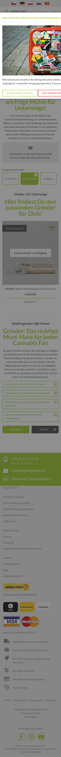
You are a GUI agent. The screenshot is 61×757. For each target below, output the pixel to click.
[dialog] (30, 378)
